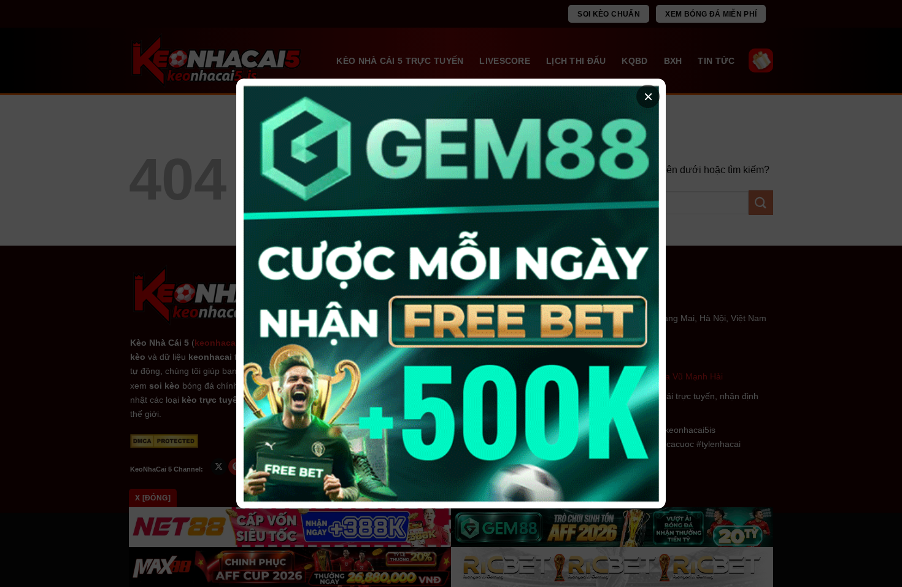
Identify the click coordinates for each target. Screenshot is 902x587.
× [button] (648, 96)
